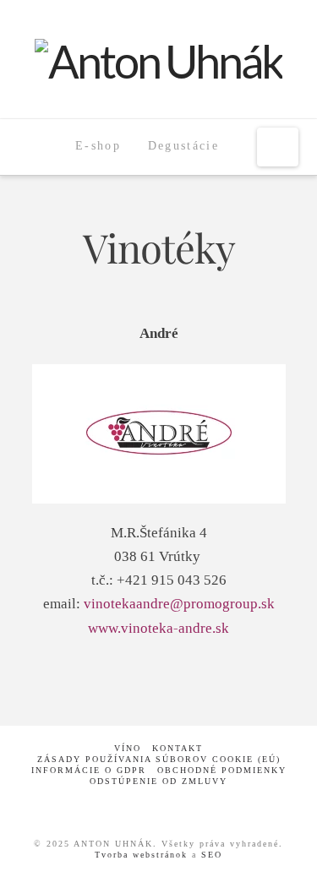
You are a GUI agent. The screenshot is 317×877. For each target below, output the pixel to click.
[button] (277, 147)
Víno (127, 748)
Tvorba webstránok (141, 854)
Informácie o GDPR (88, 770)
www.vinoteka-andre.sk (158, 628)
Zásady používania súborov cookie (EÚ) (159, 759)
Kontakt (177, 748)
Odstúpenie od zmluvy (158, 781)
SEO (211, 854)
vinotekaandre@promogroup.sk (179, 604)
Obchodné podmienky (222, 770)
